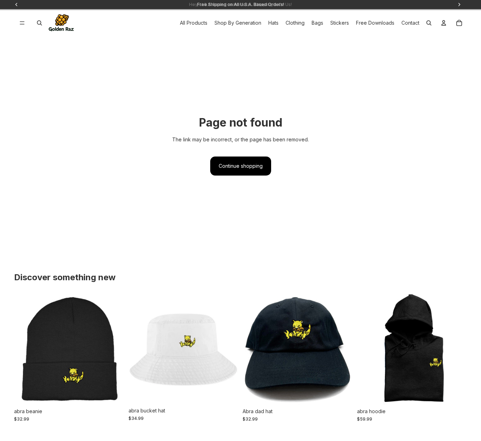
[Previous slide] (24, 349)
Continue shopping (241, 166)
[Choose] (113, 393)
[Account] (443, 23)
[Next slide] (113, 349)
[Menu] (22, 23)
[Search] (39, 23)
